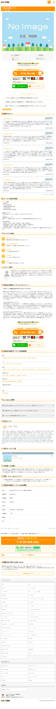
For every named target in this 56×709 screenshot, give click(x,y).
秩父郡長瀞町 (49, 437)
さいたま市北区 (14, 435)
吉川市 (48, 441)
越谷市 (3, 434)
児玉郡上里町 (16, 434)
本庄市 (28, 441)
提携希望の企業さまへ (6, 689)
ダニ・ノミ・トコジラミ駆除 (34, 591)
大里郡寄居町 (38, 431)
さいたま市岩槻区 (40, 434)
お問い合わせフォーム (28, 573)
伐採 (29, 584)
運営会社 (30, 680)
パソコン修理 (4, 638)
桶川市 (43, 431)
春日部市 (48, 431)
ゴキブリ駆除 (4, 598)
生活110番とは (5, 665)
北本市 (34, 432)
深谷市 (14, 441)
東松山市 (8, 440)
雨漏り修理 (31, 624)
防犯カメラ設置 (5, 649)
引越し (30, 653)
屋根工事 (3, 642)
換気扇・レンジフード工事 (7, 613)
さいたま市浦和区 (49, 434)
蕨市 (3, 443)
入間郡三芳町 (20, 431)
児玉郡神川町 (9, 434)
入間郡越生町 (13, 431)
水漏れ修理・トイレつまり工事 (8, 624)
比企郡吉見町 (50, 440)
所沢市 (33, 438)
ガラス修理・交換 (32, 620)
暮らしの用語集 (5, 669)
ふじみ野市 (24, 441)
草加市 (35, 437)
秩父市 (25, 438)
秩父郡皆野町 (13, 438)
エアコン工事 (31, 613)
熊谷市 (46, 432)
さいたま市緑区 (47, 435)
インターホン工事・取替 (33, 616)
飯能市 (3, 440)
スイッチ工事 (4, 616)
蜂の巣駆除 (4, 595)
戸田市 (37, 438)
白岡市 (31, 437)
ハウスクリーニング (6, 631)
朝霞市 (7, 431)
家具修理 (30, 638)
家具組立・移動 (5, 653)
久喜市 (42, 432)
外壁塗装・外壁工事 (6, 645)
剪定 (3, 584)
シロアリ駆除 (4, 591)
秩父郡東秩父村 (5, 438)
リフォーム (31, 645)
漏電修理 (3, 609)
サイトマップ (4, 676)
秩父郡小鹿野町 (41, 437)
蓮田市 (45, 438)
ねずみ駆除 (31, 602)
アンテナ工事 (31, 606)
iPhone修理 (4, 656)
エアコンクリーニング (6, 635)
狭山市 (24, 437)
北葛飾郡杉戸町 (21, 432)
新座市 (41, 438)
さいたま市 (32, 434)
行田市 (38, 432)
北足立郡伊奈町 (13, 432)
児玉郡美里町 (23, 434)
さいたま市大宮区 (6, 435)
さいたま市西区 (39, 435)
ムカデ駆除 (31, 595)
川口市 (3, 432)
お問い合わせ (31, 673)
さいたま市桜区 (22, 435)
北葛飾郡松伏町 (29, 432)
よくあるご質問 (5, 673)
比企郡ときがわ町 (28, 440)
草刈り (3, 587)
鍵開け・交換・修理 (6, 620)
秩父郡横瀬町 (20, 438)
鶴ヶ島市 (30, 438)
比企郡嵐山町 (5, 441)
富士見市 (19, 441)
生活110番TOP (4, 533)
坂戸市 (20, 437)
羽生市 (49, 438)
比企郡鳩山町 (43, 440)
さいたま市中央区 (31, 435)
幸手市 (28, 434)
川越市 (7, 432)
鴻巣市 (50, 432)
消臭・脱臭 (31, 631)
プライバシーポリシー (33, 676)
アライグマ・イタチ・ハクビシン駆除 (36, 598)
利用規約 (3, 680)
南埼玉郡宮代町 (38, 441)
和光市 (51, 441)
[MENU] (54, 2)
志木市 (28, 437)
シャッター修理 (32, 587)
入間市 (32, 431)
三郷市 (32, 441)
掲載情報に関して (32, 669)
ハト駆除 (3, 602)
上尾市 (3, 431)
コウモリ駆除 (4, 606)
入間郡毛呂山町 (27, 431)
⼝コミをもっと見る (47, 194)
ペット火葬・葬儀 (13, 533)
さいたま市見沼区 (14, 437)
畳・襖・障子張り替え (6, 627)
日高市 (10, 441)
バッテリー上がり (32, 627)
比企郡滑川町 (36, 440)
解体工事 (30, 642)
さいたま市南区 (5, 437)
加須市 (52, 431)
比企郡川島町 (21, 440)
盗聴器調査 (31, 649)
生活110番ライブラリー (33, 665)
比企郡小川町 (14, 440)
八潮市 (44, 441)
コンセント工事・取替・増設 (34, 609)
